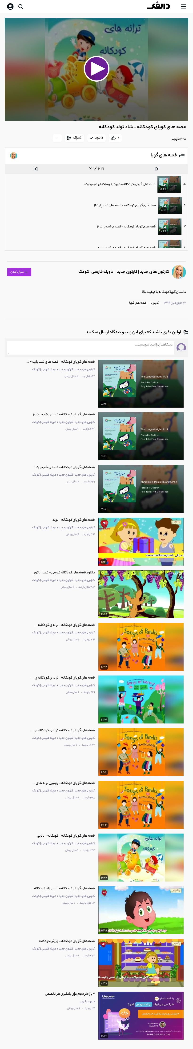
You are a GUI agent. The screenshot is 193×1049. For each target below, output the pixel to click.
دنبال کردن (17, 272)
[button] (96, 68)
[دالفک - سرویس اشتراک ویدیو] (162, 6)
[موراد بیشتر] (57, 138)
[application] (96, 69)
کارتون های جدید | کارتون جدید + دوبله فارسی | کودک (123, 272)
